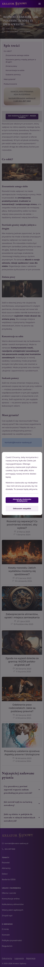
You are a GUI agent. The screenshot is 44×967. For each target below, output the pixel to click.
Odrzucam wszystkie (22, 508)
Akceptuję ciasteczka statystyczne (22, 500)
